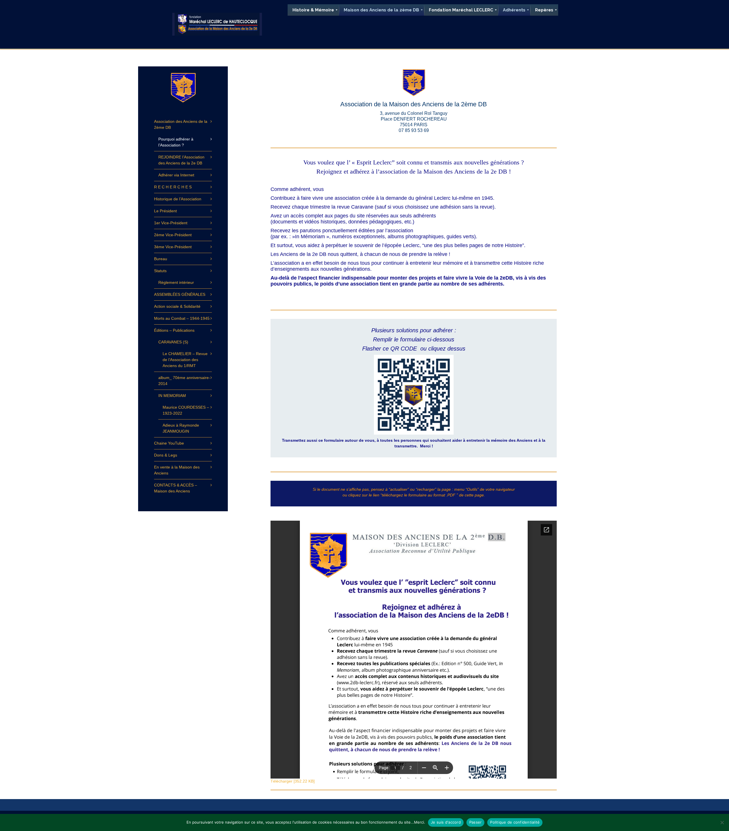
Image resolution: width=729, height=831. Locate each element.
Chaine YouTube (169, 443)
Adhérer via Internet (176, 175)
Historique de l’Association (177, 199)
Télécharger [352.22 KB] (293, 781)
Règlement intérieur (176, 282)
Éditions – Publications (174, 330)
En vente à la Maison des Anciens (177, 470)
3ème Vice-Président (173, 247)
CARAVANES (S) (173, 342)
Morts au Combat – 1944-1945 (182, 318)
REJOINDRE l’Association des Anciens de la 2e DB (181, 160)
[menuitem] (313, 10)
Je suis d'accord (446, 822)
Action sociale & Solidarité (177, 306)
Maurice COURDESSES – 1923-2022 (186, 410)
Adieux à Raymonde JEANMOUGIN (181, 428)
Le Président (165, 211)
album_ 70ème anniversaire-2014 (184, 380)
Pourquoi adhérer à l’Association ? (175, 142)
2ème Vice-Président (173, 235)
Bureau (160, 258)
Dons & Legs (165, 455)
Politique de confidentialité (515, 822)
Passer (475, 822)
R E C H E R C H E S (173, 187)
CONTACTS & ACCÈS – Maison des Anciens (175, 488)
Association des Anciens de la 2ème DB (180, 124)
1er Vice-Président (170, 223)
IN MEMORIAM (172, 395)
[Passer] (722, 822)
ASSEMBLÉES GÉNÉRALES (179, 294)
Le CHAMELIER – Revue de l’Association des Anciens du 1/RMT (185, 359)
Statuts (160, 270)
